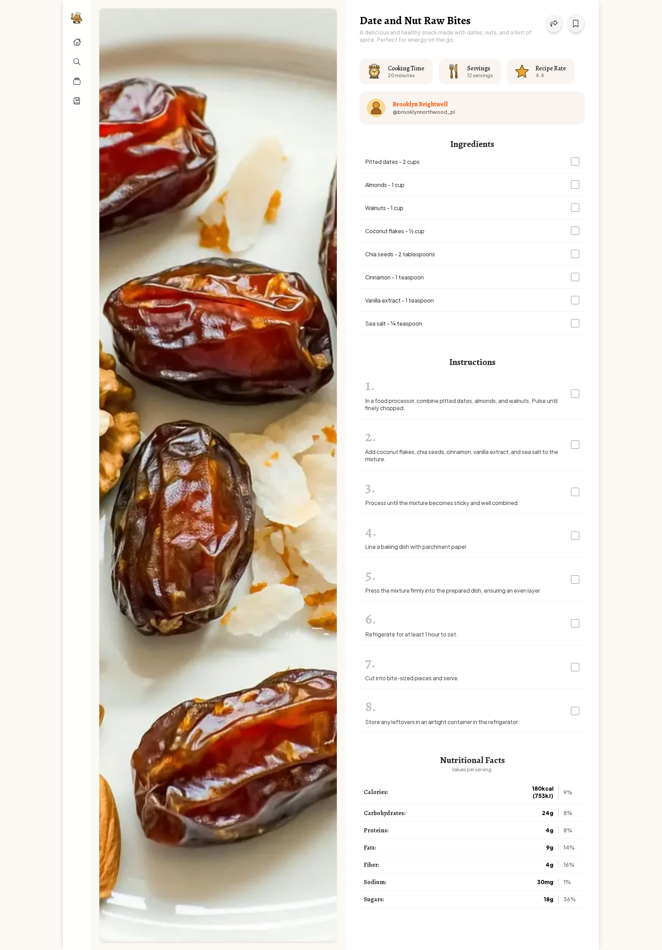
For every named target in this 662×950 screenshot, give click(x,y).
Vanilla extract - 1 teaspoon (399, 300)
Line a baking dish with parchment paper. (416, 546)
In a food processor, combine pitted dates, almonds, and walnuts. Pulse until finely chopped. (461, 404)
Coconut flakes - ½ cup (394, 231)
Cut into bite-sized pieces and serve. (412, 678)
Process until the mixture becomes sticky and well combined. (442, 502)
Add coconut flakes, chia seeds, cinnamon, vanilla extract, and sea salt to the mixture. (461, 455)
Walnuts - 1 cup (384, 207)
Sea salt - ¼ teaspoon (393, 323)
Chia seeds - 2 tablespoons (400, 254)
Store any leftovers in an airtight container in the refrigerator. (442, 721)
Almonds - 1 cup (384, 184)
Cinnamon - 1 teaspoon (394, 277)
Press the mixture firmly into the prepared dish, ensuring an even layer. (453, 590)
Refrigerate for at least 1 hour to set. (411, 634)
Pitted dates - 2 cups (392, 161)
